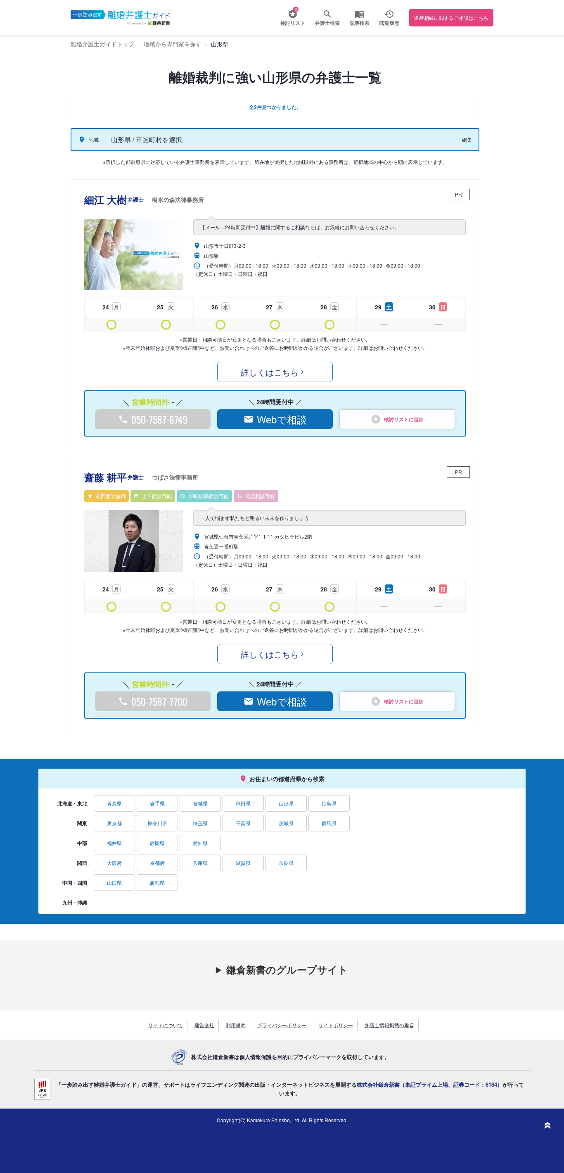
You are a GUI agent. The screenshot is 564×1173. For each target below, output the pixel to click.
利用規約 (236, 1024)
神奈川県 (157, 822)
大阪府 (114, 862)
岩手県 (157, 803)
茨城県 (286, 822)
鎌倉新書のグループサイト (287, 969)
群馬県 (329, 822)
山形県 (286, 803)
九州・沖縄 (74, 902)
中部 (82, 843)
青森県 (114, 803)
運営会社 (204, 1024)
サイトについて (165, 1024)
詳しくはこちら (270, 372)
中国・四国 (74, 882)
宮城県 (200, 803)
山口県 (114, 882)
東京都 (114, 822)
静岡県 (157, 842)
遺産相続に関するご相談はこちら (451, 17)
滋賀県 (243, 862)
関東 (82, 823)
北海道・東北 (72, 803)
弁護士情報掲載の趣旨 (389, 1024)
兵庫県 (200, 862)
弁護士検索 (327, 22)
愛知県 (200, 842)
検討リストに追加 (404, 419)
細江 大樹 (144, 199)
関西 (82, 863)
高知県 (157, 882)
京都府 (157, 862)
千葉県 (243, 822)
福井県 (114, 842)
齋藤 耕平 (141, 477)
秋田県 (243, 803)
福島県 (329, 803)
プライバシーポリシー (282, 1024)
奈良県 (286, 862)
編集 (467, 139)
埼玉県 (200, 822)
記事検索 (360, 22)
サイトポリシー (335, 1024)
